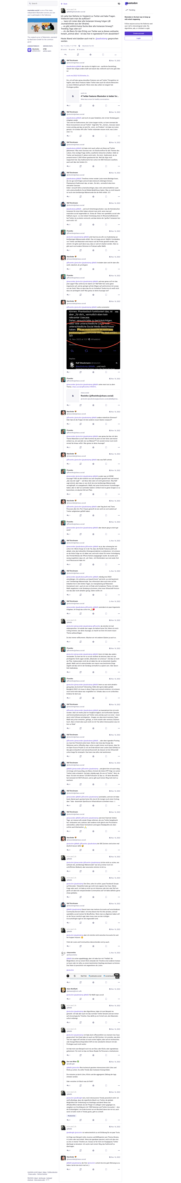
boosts (64, 49)
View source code (39, 1180)
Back (65, 4)
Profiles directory (52, 1172)
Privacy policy (32, 1174)
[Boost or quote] (78, 54)
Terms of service (42, 1174)
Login (139, 38)
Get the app (42, 1178)
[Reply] (65, 54)
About (40, 1172)
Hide (116, 312)
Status (45, 1172)
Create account (138, 33)
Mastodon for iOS (88, 46)
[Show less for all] (119, 3)
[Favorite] (90, 54)
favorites (80, 49)
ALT (117, 977)
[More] (115, 55)
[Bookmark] (103, 54)
